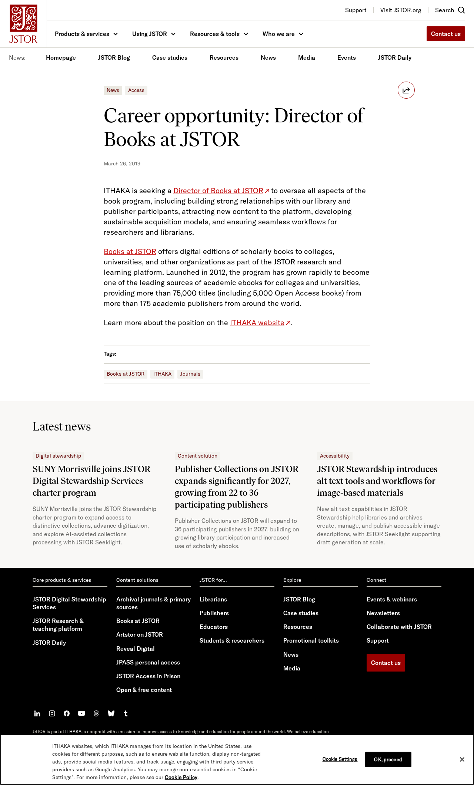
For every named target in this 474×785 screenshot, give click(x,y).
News (268, 57)
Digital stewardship (58, 455)
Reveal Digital (135, 648)
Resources (224, 57)
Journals (190, 373)
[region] (237, 760)
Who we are (279, 33)
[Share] (406, 90)
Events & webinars (392, 599)
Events (346, 57)
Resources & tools (215, 33)
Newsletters (383, 613)
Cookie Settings (340, 759)
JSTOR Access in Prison (148, 676)
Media (306, 57)
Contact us (446, 33)
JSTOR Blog (114, 57)
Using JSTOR (149, 33)
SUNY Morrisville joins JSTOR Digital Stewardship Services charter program (91, 481)
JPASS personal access (148, 662)
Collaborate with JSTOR (399, 626)
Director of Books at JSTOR (218, 190)
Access (136, 90)
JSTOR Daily (394, 57)
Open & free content (144, 689)
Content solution (197, 455)
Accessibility (335, 455)
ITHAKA (162, 373)
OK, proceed (388, 759)
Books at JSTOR (125, 373)
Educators (214, 626)
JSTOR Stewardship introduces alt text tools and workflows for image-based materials (377, 481)
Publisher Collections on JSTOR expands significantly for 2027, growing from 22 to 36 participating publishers (236, 487)
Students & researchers (232, 640)
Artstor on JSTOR (139, 634)
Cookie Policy (181, 777)
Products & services (82, 33)
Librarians (213, 599)
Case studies (169, 57)
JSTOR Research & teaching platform (58, 624)
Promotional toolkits (311, 640)
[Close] (462, 759)
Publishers (214, 613)
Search (444, 10)
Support (378, 640)
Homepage (61, 57)
